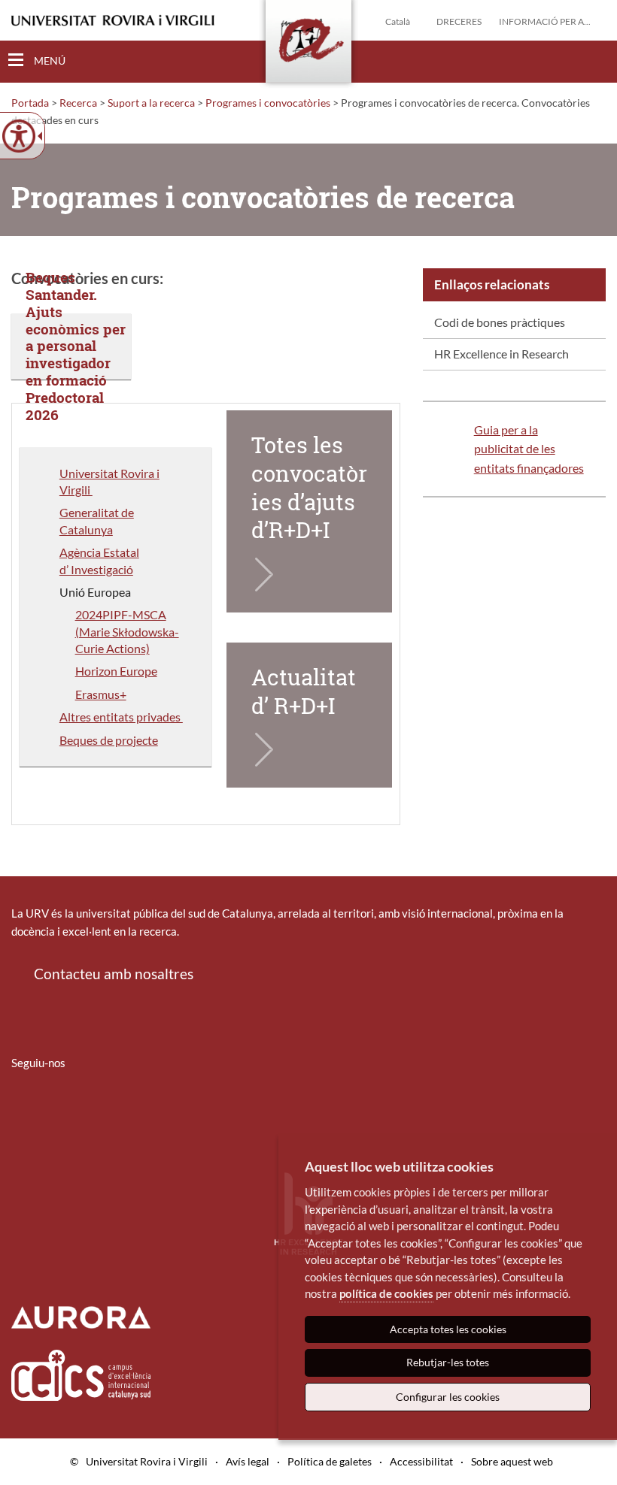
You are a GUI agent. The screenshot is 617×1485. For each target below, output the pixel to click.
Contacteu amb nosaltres (113, 973)
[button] (593, 61)
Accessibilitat (421, 1461)
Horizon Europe (116, 671)
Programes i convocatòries (267, 102)
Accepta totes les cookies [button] (448, 1329)
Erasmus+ (100, 694)
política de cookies (386, 1293)
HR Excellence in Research (501, 353)
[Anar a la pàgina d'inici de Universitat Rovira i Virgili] (112, 21)
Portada (30, 102)
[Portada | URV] (308, 44)
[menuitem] (514, 323)
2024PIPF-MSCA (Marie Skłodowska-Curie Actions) (127, 631)
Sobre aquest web (512, 1461)
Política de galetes (329, 1461)
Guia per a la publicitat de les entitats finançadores (529, 448)
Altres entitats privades (121, 716)
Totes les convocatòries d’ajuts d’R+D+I (309, 487)
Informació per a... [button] (545, 21)
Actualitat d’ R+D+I (306, 691)
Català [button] (397, 21)
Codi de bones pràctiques (499, 322)
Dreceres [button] (459, 21)
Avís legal (247, 1461)
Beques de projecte (108, 740)
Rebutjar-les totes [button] (447, 1362)
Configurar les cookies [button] (448, 1396)
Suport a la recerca (151, 102)
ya (107, 529)
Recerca (78, 102)
